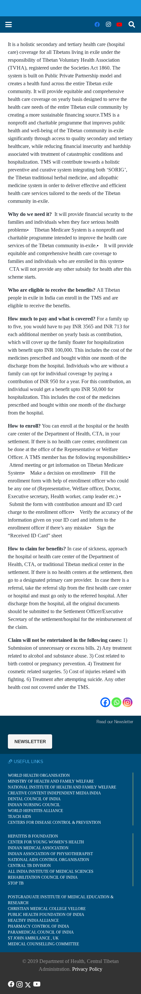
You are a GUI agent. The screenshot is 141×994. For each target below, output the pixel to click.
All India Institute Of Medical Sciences (50, 871)
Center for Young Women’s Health (46, 842)
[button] (8, 24)
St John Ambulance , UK (33, 938)
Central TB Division (29, 865)
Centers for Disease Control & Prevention (54, 822)
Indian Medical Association (38, 848)
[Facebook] (97, 24)
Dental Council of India (34, 799)
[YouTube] (119, 24)
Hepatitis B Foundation (33, 836)
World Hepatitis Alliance (35, 810)
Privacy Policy (87, 969)
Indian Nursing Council (34, 805)
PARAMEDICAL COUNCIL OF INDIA (41, 932)
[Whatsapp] (116, 702)
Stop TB (16, 883)
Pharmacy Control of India (38, 926)
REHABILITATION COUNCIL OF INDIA (43, 877)
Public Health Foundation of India (46, 914)
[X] (28, 984)
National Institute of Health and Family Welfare (62, 787)
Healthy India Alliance (33, 920)
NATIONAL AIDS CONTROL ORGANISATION (48, 859)
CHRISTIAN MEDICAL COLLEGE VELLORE (47, 908)
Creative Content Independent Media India (54, 793)
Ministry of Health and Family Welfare (51, 781)
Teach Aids (19, 816)
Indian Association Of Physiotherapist (50, 854)
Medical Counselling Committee (43, 944)
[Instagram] (108, 24)
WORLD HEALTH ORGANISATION (39, 775)
